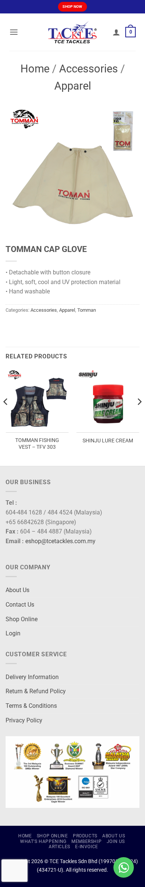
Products (85, 835)
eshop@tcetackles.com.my (60, 541)
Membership (86, 841)
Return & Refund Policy (36, 691)
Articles (59, 846)
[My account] (116, 32)
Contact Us (20, 604)
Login (13, 633)
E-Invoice (86, 846)
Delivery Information (32, 677)
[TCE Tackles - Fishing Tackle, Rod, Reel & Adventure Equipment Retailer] (72, 32)
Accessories (88, 68)
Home (34, 68)
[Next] (139, 416)
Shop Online (22, 619)
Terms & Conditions (31, 705)
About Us (17, 590)
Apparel (72, 86)
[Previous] (5, 416)
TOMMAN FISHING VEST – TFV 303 (37, 443)
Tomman (86, 310)
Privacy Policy (24, 720)
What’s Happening (43, 841)
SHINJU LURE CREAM (108, 441)
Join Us (116, 841)
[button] (13, 32)
